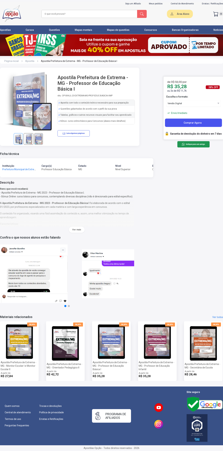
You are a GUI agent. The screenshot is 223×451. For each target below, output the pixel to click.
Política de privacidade (51, 412)
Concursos (150, 30)
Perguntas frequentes (17, 425)
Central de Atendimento (182, 3)
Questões (54, 30)
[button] (65, 306)
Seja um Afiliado (133, 3)
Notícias (218, 30)
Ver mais (76, 229)
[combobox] (89, 14)
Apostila (29, 61)
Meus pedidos (156, 3)
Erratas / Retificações (212, 3)
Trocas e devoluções (50, 406)
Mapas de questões (118, 30)
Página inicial (11, 61)
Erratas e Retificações (51, 419)
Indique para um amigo (195, 144)
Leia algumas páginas (75, 133)
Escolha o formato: (177, 96)
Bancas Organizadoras (185, 30)
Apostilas (5, 30)
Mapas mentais (83, 30)
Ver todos (217, 317)
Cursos (30, 30)
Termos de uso (13, 419)
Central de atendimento (18, 412)
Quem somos (12, 406)
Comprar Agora (193, 122)
